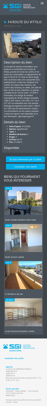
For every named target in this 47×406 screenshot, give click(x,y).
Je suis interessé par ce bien (25, 159)
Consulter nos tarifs (25, 166)
